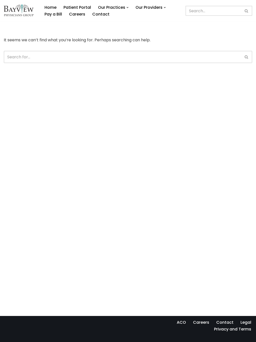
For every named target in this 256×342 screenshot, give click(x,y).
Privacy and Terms (232, 329)
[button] (127, 8)
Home (50, 7)
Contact (101, 14)
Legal (245, 322)
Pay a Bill (53, 14)
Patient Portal (77, 7)
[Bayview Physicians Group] (20, 11)
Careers (77, 14)
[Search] (246, 11)
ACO (181, 322)
